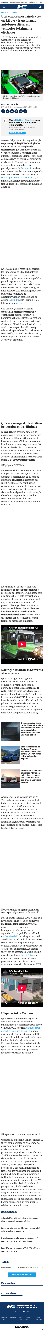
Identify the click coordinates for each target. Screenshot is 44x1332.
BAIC (21, 303)
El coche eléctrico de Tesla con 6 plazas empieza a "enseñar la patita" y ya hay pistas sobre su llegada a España (31, 753)
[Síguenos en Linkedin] (24, 1311)
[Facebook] (3, 111)
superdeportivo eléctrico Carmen (17, 177)
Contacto (13, 1318)
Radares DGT (33, 2)
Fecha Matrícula (39, 1318)
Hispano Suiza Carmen (26, 1267)
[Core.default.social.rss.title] (28, 1311)
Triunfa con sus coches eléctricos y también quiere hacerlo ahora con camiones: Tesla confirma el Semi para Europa (31, 776)
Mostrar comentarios (22, 1275)
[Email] (25, 111)
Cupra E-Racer (28, 955)
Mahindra (14, 300)
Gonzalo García (9, 104)
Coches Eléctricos (9, 12)
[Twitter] (8, 111)
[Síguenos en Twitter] (20, 1311)
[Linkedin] (12, 111)
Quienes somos (4, 1318)
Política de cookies (29, 1318)
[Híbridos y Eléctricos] (22, 1306)
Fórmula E (26, 168)
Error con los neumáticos (18, 2)
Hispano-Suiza (7, 1267)
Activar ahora (16, 133)
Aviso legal (20, 1318)
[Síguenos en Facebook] (16, 1311)
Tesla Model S (11, 936)
